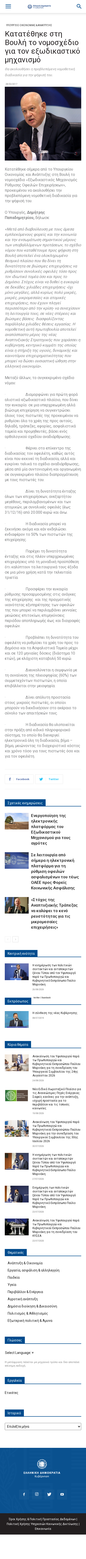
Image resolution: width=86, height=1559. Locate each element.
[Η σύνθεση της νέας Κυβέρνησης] (17, 1019)
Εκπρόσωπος (18, 1001)
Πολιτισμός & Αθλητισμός (28, 1313)
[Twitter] (49, 1494)
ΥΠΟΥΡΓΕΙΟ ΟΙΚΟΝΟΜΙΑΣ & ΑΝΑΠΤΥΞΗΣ (29, 25)
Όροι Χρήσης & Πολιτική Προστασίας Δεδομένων (42, 1519)
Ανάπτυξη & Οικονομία (25, 1263)
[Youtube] (62, 1494)
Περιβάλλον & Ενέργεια (25, 1292)
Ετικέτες (11, 1393)
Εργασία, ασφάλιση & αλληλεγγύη (33, 1270)
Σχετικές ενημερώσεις (25, 803)
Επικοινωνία (43, 1528)
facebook (46, 997)
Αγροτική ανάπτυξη (23, 1299)
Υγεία (12, 1285)
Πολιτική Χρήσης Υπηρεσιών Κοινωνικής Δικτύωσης (42, 1524)
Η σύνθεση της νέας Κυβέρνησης (54, 1013)
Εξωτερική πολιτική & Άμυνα (30, 1321)
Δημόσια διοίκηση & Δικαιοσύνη (32, 1306)
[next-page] (15, 939)
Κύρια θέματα (18, 1045)
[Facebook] (24, 1494)
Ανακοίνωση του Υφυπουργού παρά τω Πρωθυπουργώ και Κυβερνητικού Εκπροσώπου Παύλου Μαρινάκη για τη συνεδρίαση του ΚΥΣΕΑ (56, 1228)
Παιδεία (14, 1277)
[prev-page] (8, 939)
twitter (36, 997)
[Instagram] (37, 1494)
